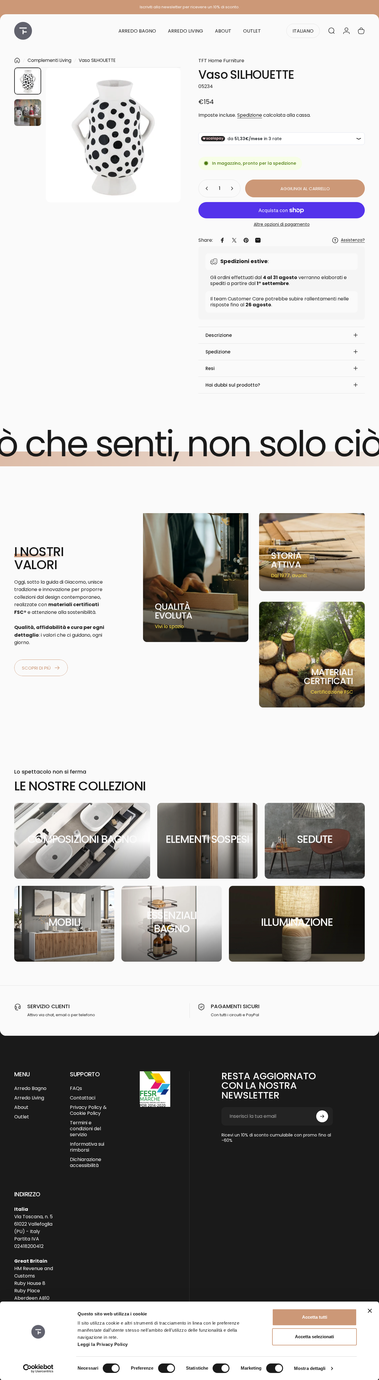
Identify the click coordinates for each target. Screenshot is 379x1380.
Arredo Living (29, 1098)
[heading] (178, 611)
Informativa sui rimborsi (87, 1147)
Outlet (21, 1117)
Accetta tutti (314, 1317)
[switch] (166, 1368)
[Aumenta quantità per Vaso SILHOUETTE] (233, 188)
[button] (281, 335)
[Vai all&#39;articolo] (27, 81)
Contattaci (82, 1098)
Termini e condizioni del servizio (85, 1129)
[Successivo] (165, 144)
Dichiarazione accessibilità (85, 1162)
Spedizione (249, 115)
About (21, 1107)
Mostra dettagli (310, 1368)
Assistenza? (353, 240)
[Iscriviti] (322, 1116)
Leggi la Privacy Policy (103, 1344)
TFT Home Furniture (221, 60)
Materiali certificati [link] (328, 676)
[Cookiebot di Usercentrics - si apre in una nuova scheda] (38, 1368)
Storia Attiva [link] (286, 560)
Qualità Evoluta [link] (173, 611)
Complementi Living (49, 60)
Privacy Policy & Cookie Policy (88, 1110)
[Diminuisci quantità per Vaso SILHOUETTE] (205, 188)
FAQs (76, 1088)
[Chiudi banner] (370, 1311)
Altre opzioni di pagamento (282, 224)
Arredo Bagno (30, 1088)
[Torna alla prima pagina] (17, 60)
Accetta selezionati (314, 1336)
